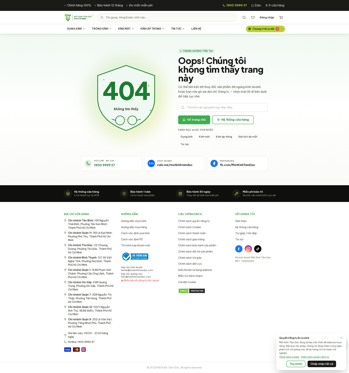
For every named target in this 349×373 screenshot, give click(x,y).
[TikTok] (257, 248)
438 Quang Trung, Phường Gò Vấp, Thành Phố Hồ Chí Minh (91, 286)
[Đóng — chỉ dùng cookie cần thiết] (341, 337)
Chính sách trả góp (189, 257)
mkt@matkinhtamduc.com (136, 276)
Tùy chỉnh (296, 364)
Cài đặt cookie (187, 282)
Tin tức (184, 144)
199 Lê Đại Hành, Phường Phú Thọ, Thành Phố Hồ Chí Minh (90, 236)
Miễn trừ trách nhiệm (190, 276)
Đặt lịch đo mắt (247, 136)
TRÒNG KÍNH (100, 28)
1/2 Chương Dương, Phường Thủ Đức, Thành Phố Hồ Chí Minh (90, 249)
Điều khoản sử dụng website (195, 270)
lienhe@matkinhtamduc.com (137, 270)
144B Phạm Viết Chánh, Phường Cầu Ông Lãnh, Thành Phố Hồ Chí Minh (90, 273)
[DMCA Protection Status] (203, 291)
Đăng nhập (267, 17)
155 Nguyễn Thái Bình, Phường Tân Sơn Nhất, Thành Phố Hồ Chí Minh (88, 224)
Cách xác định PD (132, 239)
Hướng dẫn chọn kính (133, 221)
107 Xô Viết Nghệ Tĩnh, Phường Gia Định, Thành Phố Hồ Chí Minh (90, 261)
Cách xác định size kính (135, 233)
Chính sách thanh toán (192, 233)
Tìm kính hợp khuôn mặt (135, 245)
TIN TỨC (176, 28)
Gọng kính (186, 136)
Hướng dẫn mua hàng (134, 227)
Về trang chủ (196, 119)
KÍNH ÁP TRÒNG (151, 28)
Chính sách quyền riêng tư (194, 221)
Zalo (258, 5)
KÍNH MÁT (124, 28)
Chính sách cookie (289, 357)
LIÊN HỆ (196, 28)
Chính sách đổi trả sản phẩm (195, 251)
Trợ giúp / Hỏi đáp (246, 233)
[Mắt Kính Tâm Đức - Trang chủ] (79, 17)
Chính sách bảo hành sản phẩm (197, 245)
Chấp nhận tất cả (321, 364)
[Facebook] (238, 248)
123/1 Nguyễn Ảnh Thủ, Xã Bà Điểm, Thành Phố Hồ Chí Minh (90, 310)
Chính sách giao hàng (191, 239)
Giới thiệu (241, 221)
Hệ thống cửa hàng (235, 119)
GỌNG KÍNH (74, 28)
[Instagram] (248, 248)
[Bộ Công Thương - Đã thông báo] (134, 256)
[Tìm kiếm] (244, 17)
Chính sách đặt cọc (190, 263)
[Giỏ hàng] (281, 17)
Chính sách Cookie (189, 227)
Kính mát (204, 136)
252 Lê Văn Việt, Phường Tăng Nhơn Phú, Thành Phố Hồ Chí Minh (90, 323)
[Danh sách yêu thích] (253, 17)
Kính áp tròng (224, 136)
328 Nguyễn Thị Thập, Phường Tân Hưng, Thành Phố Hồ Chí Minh (90, 298)
